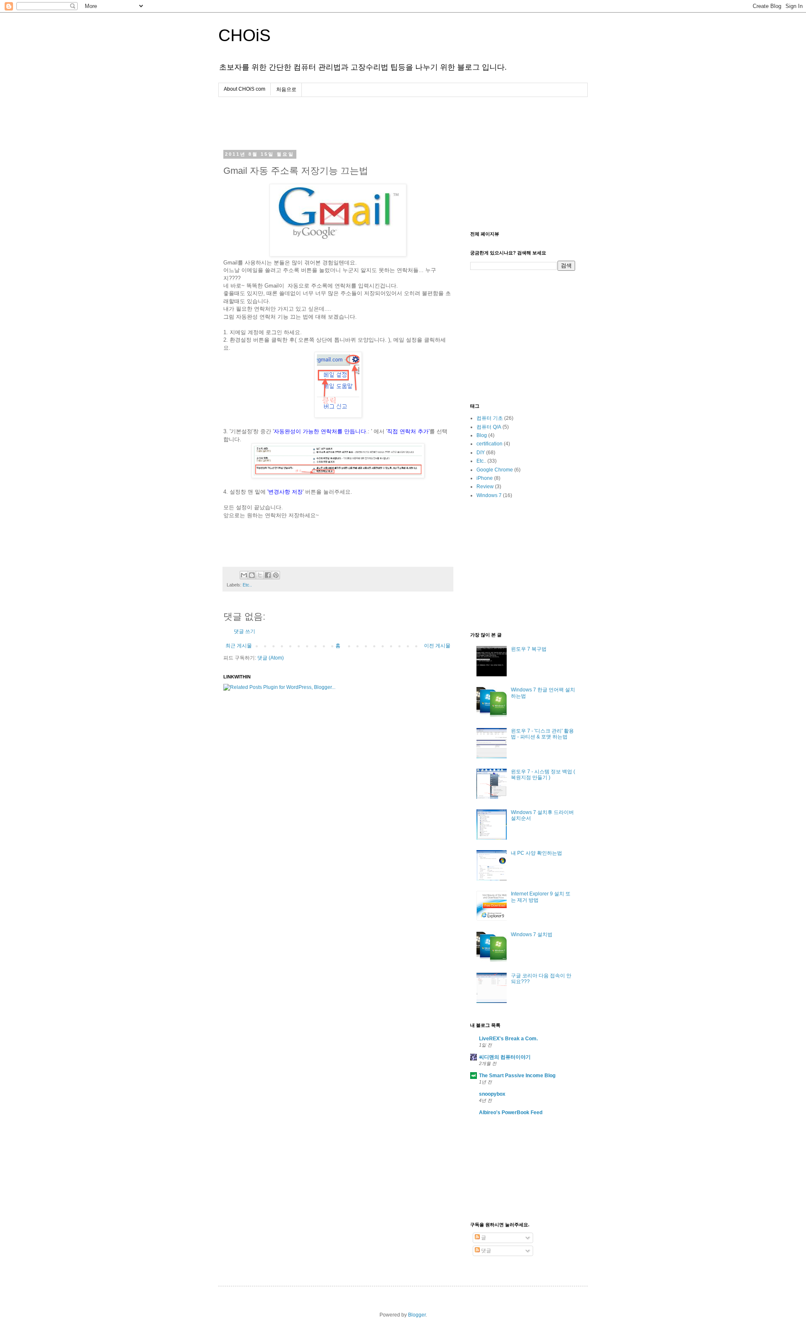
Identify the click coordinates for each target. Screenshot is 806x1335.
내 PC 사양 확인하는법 (536, 853)
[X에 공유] (260, 575)
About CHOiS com (244, 89)
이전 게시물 (437, 646)
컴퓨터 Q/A (488, 427)
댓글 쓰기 (244, 631)
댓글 (485, 1251)
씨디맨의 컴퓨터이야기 (505, 1057)
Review (485, 487)
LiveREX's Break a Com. (508, 1039)
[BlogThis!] (252, 575)
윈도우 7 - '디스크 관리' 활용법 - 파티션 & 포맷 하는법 (542, 734)
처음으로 (286, 89)
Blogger (417, 1315)
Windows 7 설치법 (531, 934)
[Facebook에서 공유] (268, 575)
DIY (480, 452)
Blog (481, 435)
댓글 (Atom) (270, 658)
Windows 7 (489, 495)
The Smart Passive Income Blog (517, 1075)
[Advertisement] (321, 124)
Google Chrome (494, 470)
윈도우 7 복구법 (529, 649)
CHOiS (244, 35)
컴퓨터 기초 (489, 418)
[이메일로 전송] (244, 575)
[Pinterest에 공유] (276, 575)
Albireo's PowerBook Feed (510, 1112)
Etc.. (247, 584)
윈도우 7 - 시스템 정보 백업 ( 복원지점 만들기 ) (543, 774)
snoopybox (492, 1094)
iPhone (484, 478)
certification (489, 444)
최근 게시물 (238, 646)
